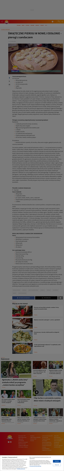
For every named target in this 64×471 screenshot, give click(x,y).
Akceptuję (57, 461)
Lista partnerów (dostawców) (35, 466)
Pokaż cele (57, 464)
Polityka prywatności (21, 468)
